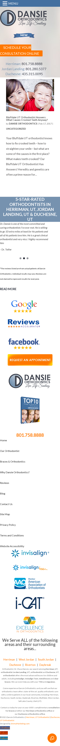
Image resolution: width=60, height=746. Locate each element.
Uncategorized (16, 128)
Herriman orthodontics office (39, 711)
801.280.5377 (36, 69)
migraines (50, 682)
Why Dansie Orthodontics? (15, 472)
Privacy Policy (8, 524)
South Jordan (46, 659)
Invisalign (20, 678)
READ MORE (8, 289)
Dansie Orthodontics (23, 123)
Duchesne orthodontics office (31, 714)
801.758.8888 (32, 64)
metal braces (44, 678)
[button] (5, 4)
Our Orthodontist (9, 450)
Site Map (5, 514)
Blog (2, 493)
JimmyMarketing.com (20, 723)
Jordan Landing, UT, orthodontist (27, 672)
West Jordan (26, 659)
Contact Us (6, 504)
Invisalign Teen (31, 678)
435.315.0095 (32, 74)
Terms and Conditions (12, 535)
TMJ (41, 682)
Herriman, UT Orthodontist (37, 717)
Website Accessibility (12, 546)
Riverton (30, 664)
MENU (13, 3)
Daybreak (45, 664)
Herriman (9, 659)
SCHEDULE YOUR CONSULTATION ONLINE (19, 50)
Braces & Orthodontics (12, 461)
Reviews (4, 482)
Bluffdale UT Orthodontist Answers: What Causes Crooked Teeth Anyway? (27, 118)
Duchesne (15, 664)
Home (3, 440)
